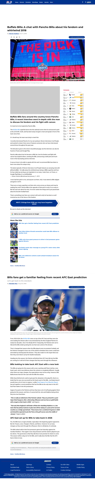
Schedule (28, 2)
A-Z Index (49, 470)
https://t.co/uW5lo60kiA (25, 174)
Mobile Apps (80, 464)
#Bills (46, 170)
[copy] (19, 37)
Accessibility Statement (33, 470)
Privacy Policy (50, 467)
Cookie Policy (81, 467)
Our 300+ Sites (65, 464)
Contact (48, 464)
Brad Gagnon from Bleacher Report (47, 382)
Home (12, 265)
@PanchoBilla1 (14, 170)
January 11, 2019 (35, 176)
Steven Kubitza (14, 33)
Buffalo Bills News (20, 265)
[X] (85, 2)
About (12, 464)
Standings (35, 2)
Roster (41, 2)
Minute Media (10, 474)
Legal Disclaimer (15, 470)
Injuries (46, 2)
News (16, 2)
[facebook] (82, 2)
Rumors (22, 2)
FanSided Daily (14, 467)
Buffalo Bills (16, 129)
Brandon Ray (13, 283)
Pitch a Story (30, 467)
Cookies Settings (66, 470)
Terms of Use (65, 467)
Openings (29, 464)
